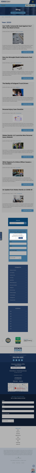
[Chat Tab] (18, 236)
